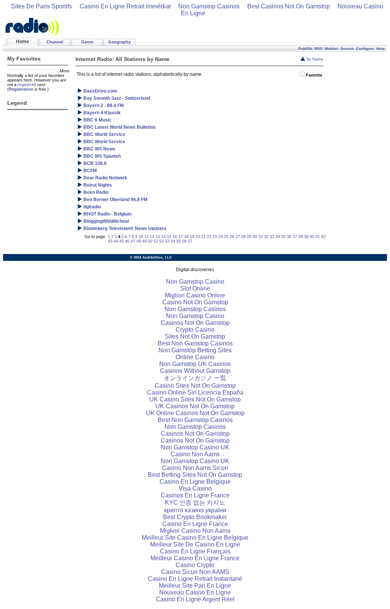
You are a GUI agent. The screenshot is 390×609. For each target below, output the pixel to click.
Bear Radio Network (105, 178)
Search (347, 48)
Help (380, 48)
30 (255, 236)
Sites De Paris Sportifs (41, 6)
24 (220, 236)
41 (317, 236)
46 (127, 241)
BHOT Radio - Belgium (107, 214)
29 (249, 236)
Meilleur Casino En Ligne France (195, 558)
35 (283, 236)
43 (110, 241)
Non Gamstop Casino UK (195, 447)
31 (260, 236)
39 (306, 236)
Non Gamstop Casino (195, 281)
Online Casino (195, 357)
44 (115, 241)
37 (294, 236)
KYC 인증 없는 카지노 (195, 502)
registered (27, 84)
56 (184, 241)
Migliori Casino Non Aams (195, 530)
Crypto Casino (195, 329)
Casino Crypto (195, 565)
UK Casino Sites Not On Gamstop (195, 399)
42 (323, 236)
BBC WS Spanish (102, 156)
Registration (21, 89)
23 (215, 236)
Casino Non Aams (195, 454)
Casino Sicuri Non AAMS (195, 572)
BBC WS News (99, 149)
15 (169, 236)
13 (157, 236)
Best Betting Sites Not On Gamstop (195, 475)
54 (173, 241)
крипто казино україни (195, 510)
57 (190, 241)
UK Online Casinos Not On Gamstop (195, 413)
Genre (87, 42)
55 (178, 241)
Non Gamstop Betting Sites (195, 350)
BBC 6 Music (97, 120)
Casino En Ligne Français (195, 551)
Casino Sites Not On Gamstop (195, 385)
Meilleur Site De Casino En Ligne (195, 544)
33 (272, 236)
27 (237, 236)
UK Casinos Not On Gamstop (195, 406)
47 (133, 241)
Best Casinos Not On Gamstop (288, 6)
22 (209, 236)
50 (150, 241)
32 (266, 236)
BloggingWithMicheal (106, 221)
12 (152, 236)
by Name (315, 59)
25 (226, 236)
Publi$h (305, 48)
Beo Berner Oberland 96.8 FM (115, 199)
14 (163, 236)
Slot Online (195, 288)
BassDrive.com (100, 91)
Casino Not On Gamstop (195, 302)
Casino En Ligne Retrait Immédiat (125, 6)
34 (277, 236)
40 (312, 236)
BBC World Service (104, 134)
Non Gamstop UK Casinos (195, 364)
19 (192, 236)
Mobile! (331, 48)
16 (175, 236)
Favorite (314, 75)
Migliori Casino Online (195, 295)
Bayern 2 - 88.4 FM (103, 105)
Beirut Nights (97, 185)
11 (146, 236)
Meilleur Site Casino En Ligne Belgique (195, 537)
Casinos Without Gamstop (195, 371)
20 (197, 236)
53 (167, 241)
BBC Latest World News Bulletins (119, 127)
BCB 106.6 (95, 163)
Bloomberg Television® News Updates (124, 228)
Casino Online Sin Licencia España (195, 392)
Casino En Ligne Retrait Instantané (195, 578)
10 (141, 236)
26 (232, 236)
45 (121, 241)
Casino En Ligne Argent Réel (195, 599)
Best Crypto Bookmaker (195, 517)
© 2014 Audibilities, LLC (151, 257)
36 (289, 236)
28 (243, 236)
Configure (365, 48)
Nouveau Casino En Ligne (195, 592)
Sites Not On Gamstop (195, 336)
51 (155, 241)
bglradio (92, 206)
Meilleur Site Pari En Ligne (195, 585)
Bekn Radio (96, 192)
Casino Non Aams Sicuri (195, 468)
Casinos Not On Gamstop (195, 323)
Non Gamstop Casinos (209, 6)
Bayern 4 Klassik (102, 112)
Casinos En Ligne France (195, 495)
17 (180, 236)
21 (203, 236)
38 (300, 236)
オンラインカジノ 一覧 (195, 378)
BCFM (90, 170)
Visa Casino (195, 488)
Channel (54, 42)
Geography (119, 42)
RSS (319, 48)
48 (138, 241)
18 (186, 236)
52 (161, 241)
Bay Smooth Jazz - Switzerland (116, 98)
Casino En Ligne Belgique (195, 481)
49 (144, 241)
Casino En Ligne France (195, 524)
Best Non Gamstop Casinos (195, 343)
